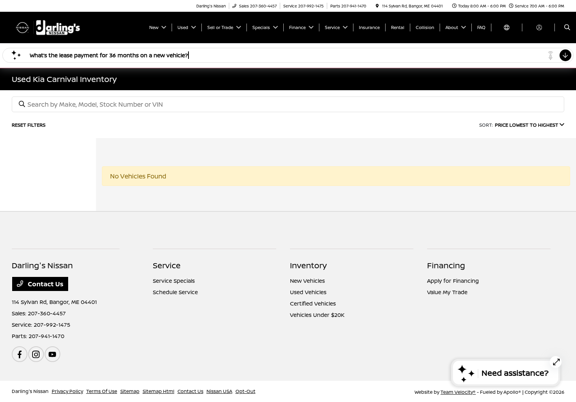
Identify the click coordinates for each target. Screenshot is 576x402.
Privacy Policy (67, 391)
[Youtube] (52, 354)
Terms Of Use (101, 391)
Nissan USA (219, 391)
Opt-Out (245, 391)
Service (167, 265)
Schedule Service (175, 292)
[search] (567, 27)
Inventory (308, 265)
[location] (377, 6)
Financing (446, 265)
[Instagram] (36, 354)
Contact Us (44, 284)
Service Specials (174, 280)
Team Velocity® (458, 392)
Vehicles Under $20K (317, 314)
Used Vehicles (308, 292)
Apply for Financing (453, 280)
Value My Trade (447, 292)
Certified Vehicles (313, 303)
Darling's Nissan (30, 391)
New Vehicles (307, 280)
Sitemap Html (158, 391)
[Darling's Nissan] (47, 26)
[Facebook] (19, 354)
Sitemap (129, 391)
